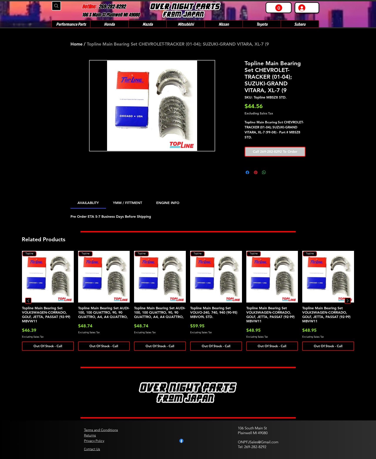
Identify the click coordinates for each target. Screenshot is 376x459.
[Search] (56, 5)
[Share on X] (272, 172)
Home (76, 44)
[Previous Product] (28, 301)
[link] (278, 7)
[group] (188, 301)
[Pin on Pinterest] (255, 172)
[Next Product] (348, 301)
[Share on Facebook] (247, 172)
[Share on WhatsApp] (264, 172)
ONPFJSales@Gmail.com (258, 442)
